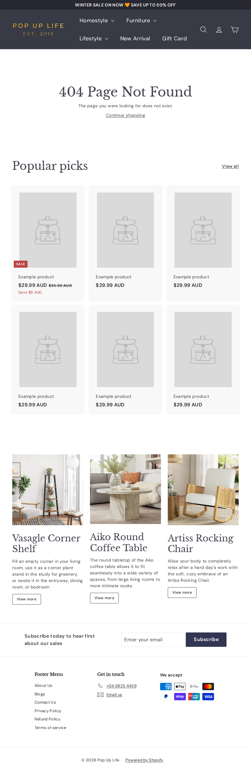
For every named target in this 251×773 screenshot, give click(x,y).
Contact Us (45, 702)
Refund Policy (48, 719)
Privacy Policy (48, 710)
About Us (44, 685)
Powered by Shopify (144, 760)
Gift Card (174, 38)
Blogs (40, 694)
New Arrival (135, 38)
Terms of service (50, 727)
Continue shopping (125, 115)
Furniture (139, 20)
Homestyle (95, 20)
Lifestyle (91, 38)
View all (230, 166)
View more (26, 599)
